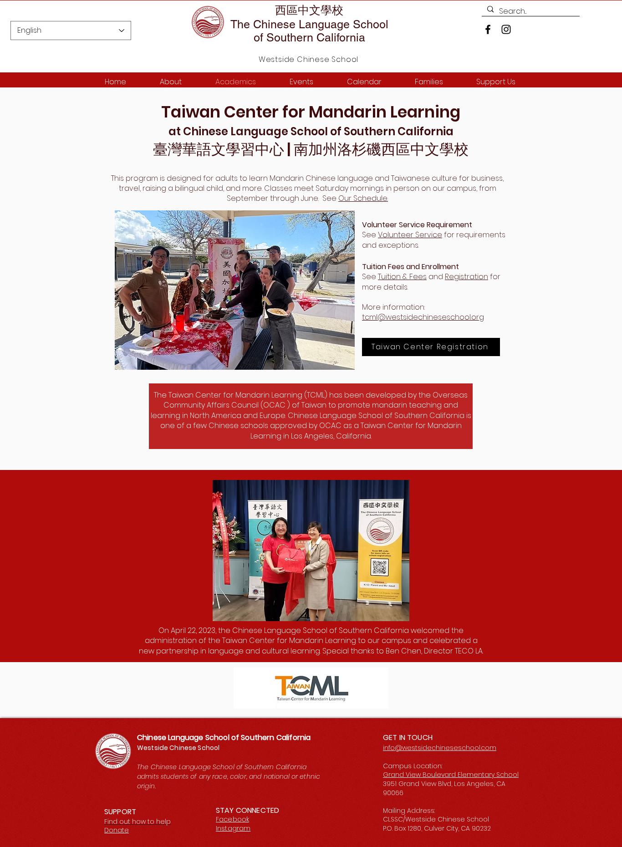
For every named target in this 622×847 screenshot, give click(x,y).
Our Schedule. (363, 198)
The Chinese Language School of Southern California (309, 31)
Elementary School (488, 774)
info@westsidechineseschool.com (439, 747)
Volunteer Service (410, 235)
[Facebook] (488, 29)
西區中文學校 (309, 10)
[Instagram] (506, 29)
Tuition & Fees (402, 276)
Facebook (232, 819)
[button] (235, 290)
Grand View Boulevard (420, 774)
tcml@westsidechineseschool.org (423, 317)
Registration (466, 276)
